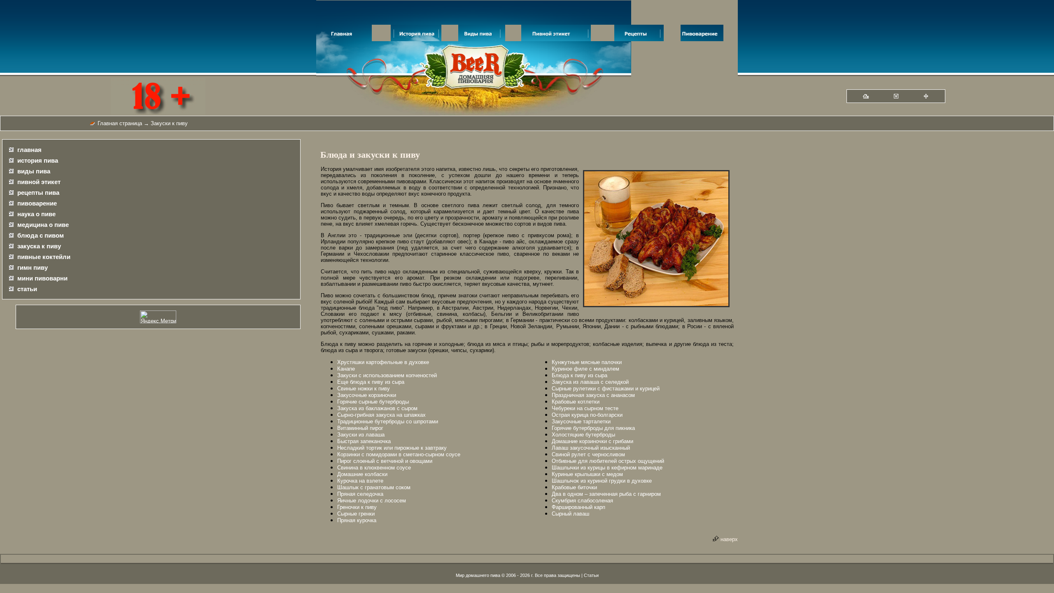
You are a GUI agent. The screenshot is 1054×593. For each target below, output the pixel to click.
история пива (37, 160)
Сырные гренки (356, 514)
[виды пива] (481, 39)
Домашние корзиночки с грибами (592, 441)
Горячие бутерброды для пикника (593, 428)
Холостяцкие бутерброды (583, 435)
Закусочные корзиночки (366, 395)
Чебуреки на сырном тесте (585, 408)
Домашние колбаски (362, 474)
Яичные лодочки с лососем (371, 500)
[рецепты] (639, 39)
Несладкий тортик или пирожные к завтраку (392, 448)
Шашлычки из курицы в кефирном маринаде (607, 468)
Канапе (346, 369)
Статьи (591, 575)
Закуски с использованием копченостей (387, 375)
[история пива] (416, 39)
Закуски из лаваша (361, 435)
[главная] (344, 39)
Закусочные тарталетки (581, 421)
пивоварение (37, 203)
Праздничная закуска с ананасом (593, 395)
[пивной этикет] (556, 39)
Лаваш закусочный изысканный (591, 448)
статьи (27, 288)
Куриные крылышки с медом (587, 474)
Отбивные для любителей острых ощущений (608, 461)
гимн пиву (32, 267)
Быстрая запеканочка (364, 441)
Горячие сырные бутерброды (373, 402)
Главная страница (120, 123)
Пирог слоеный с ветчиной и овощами (384, 461)
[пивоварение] (702, 39)
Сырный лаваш (570, 514)
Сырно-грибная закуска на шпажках (381, 415)
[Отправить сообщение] (896, 96)
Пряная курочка (356, 520)
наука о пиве (36, 213)
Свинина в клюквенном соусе (374, 468)
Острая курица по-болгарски (587, 415)
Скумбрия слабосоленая (582, 500)
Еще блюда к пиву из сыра (370, 382)
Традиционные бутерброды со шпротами (387, 421)
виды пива (33, 171)
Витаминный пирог (360, 428)
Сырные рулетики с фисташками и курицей (606, 388)
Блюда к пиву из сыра (579, 375)
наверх (728, 539)
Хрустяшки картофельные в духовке (383, 362)
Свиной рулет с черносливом (588, 454)
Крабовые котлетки (575, 402)
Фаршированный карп (578, 507)
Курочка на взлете (360, 481)
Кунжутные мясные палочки (587, 362)
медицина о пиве (43, 224)
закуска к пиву (39, 246)
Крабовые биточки (574, 487)
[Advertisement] (895, 268)
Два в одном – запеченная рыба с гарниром (606, 494)
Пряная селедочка (360, 494)
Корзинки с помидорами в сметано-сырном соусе (398, 454)
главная (29, 149)
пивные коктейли (43, 256)
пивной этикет (39, 181)
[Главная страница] (866, 96)
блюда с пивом (40, 235)
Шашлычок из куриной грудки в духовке (602, 481)
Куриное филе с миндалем (585, 369)
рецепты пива (38, 192)
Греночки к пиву (357, 507)
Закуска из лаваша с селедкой (590, 382)
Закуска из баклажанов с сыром (377, 408)
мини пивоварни (42, 278)
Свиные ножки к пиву (363, 388)
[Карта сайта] (926, 96)
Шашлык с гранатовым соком (373, 487)
